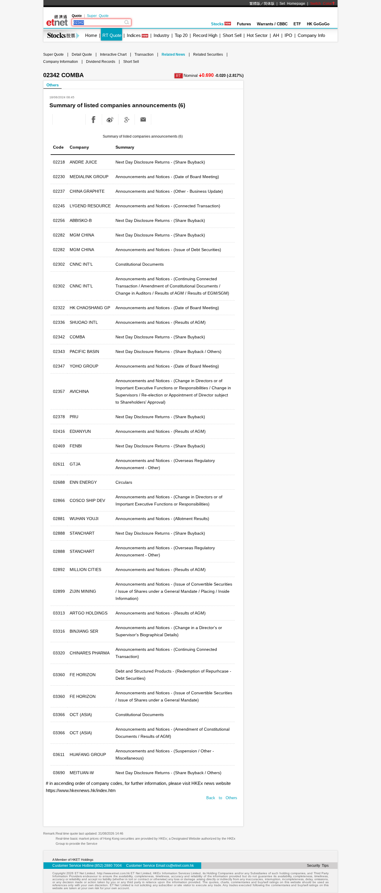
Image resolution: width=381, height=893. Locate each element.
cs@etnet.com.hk (180, 866)
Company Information (60, 62)
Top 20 (181, 35)
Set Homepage (292, 3)
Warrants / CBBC (272, 24)
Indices (134, 35)
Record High (205, 35)
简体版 (269, 3)
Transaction (144, 54)
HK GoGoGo (318, 24)
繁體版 (254, 3)
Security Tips (318, 866)
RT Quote (111, 35)
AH (276, 35)
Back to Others (221, 798)
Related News (173, 54)
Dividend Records (100, 62)
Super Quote (98, 16)
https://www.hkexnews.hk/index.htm (81, 790)
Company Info (311, 35)
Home (91, 35)
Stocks (217, 24)
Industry (161, 35)
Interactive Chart (113, 54)
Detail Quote (82, 54)
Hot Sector (257, 35)
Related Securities (208, 54)
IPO (288, 35)
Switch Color (321, 3)
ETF (297, 24)
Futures (244, 24)
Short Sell (232, 35)
